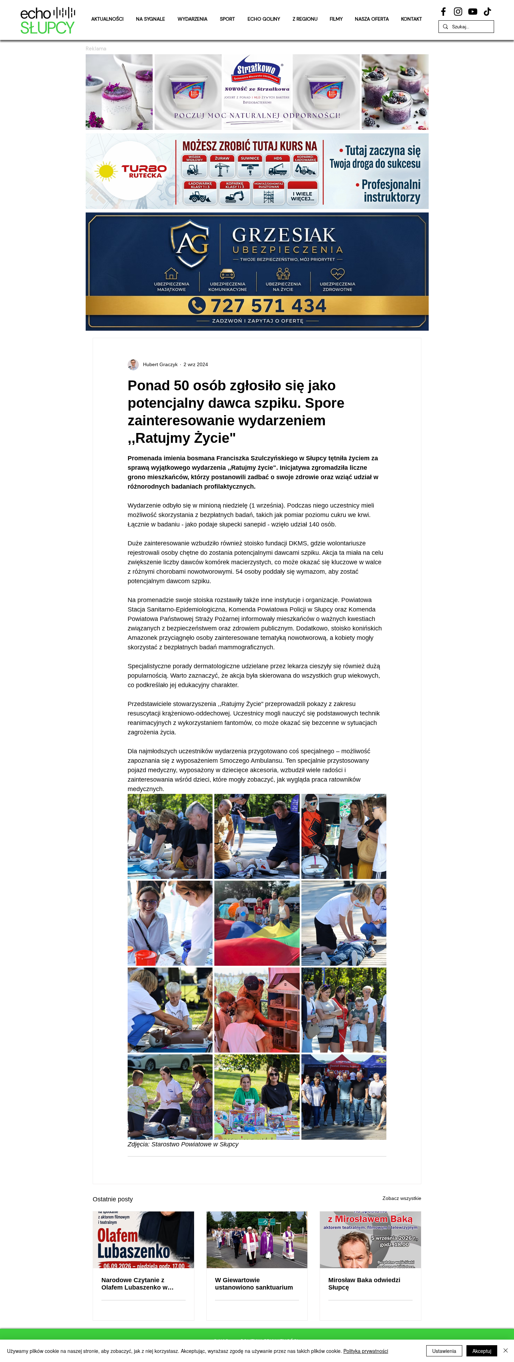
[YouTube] (472, 11)
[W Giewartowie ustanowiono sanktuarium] (257, 1239)
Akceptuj (481, 1350)
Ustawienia (444, 1350)
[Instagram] (458, 11)
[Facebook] (443, 11)
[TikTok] (487, 11)
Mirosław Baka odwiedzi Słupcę (364, 1284)
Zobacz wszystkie (402, 1198)
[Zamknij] (505, 1350)
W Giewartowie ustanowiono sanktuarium (254, 1284)
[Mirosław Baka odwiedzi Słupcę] (370, 1239)
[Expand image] (170, 836)
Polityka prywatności (365, 1350)
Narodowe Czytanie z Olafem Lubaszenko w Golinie (134, 1284)
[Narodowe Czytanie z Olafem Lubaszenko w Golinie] (143, 1239)
